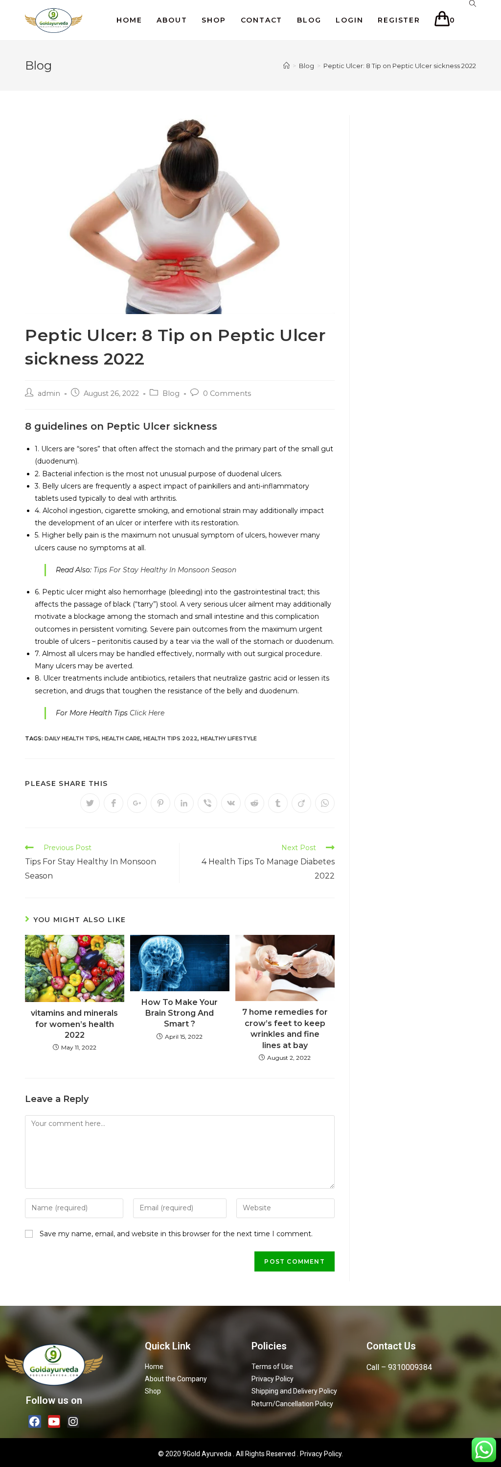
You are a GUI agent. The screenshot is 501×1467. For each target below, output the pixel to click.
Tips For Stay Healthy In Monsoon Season (164, 569)
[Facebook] (34, 1421)
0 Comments (227, 393)
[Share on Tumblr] (278, 803)
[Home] (286, 66)
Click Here (146, 713)
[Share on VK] (231, 803)
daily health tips (72, 738)
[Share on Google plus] (137, 803)
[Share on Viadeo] (301, 803)
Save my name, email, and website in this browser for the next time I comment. (176, 1233)
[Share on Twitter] (90, 803)
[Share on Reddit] (254, 803)
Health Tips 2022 (170, 738)
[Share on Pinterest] (160, 803)
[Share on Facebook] (113, 803)
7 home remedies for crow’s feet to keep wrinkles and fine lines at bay (285, 1028)
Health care (121, 738)
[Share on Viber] (207, 803)
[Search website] (472, 3)
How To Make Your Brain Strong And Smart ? (179, 1013)
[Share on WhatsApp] (325, 803)
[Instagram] (73, 1421)
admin (49, 393)
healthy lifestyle (229, 738)
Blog (171, 393)
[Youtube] (54, 1421)
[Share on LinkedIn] (184, 803)
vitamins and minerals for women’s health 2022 (74, 1024)
